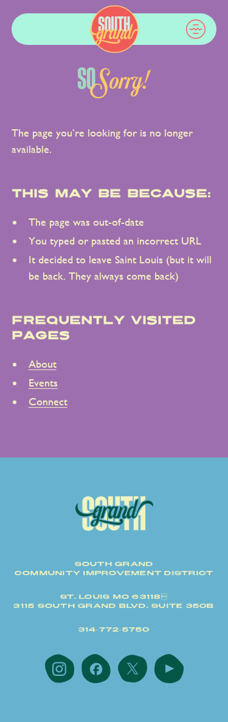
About (43, 363)
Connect (48, 401)
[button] (196, 29)
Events (43, 382)
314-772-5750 (114, 630)
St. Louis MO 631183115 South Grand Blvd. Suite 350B (113, 601)
